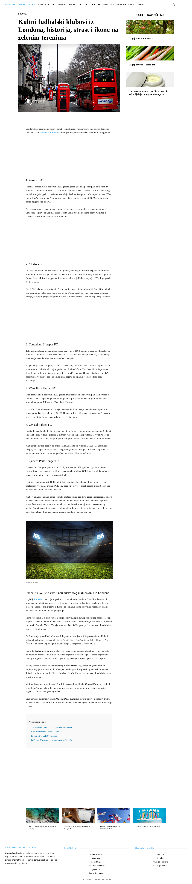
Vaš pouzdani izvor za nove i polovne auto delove (51, 727)
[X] (66, 118)
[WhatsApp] (78, 118)
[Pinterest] (72, 118)
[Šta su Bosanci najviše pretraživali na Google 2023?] (78, 815)
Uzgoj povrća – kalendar (142, 64)
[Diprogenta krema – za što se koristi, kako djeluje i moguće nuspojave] (150, 79)
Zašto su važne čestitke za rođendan (147, 826)
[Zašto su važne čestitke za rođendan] (149, 815)
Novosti (22, 14)
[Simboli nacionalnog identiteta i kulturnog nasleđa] (113, 815)
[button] (173, 4)
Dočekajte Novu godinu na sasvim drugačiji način (51, 740)
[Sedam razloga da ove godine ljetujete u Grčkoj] (42, 815)
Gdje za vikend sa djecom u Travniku (46, 732)
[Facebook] (60, 118)
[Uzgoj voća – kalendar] (150, 27)
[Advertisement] (69, 156)
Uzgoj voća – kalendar (141, 38)
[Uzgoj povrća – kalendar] (150, 53)
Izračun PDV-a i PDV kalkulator (44, 736)
